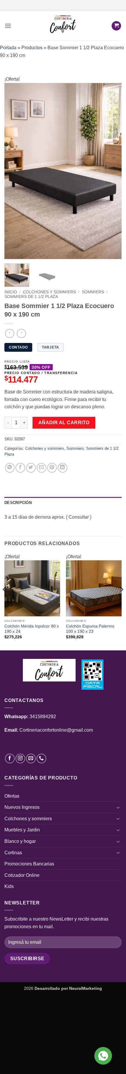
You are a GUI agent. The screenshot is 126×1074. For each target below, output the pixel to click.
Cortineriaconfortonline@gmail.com (56, 730)
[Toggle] (118, 807)
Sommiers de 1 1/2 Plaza (31, 297)
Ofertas (11, 796)
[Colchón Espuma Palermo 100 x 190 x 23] (94, 588)
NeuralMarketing (85, 988)
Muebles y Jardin (22, 829)
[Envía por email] (41, 468)
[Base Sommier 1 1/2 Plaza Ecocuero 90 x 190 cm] (63, 170)
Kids (9, 886)
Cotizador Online (22, 875)
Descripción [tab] (18, 502)
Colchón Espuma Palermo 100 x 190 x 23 (90, 629)
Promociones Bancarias (29, 863)
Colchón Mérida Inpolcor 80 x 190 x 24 (31, 629)
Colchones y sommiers (49, 292)
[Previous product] (21, 333)
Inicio (10, 292)
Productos (31, 47)
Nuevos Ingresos (22, 807)
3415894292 (43, 716)
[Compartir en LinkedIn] (62, 468)
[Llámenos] (41, 758)
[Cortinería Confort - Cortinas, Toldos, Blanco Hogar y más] (63, 26)
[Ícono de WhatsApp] (103, 1056)
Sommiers (93, 292)
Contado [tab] (18, 347)
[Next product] (9, 333)
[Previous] (14, 171)
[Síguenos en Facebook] (10, 758)
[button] (7, 25)
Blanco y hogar (20, 841)
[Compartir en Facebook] (20, 468)
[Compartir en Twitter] (31, 468)
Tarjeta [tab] (50, 347)
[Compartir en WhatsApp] (10, 468)
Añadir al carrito (64, 422)
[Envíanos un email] (31, 758)
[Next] (112, 171)
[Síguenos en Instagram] (20, 758)
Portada (8, 47)
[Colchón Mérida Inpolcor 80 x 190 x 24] (32, 588)
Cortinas (13, 852)
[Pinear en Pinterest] (52, 468)
